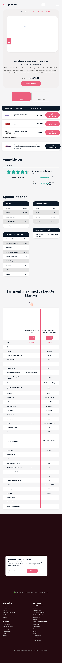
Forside (18, 12)
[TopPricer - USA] (40, 654)
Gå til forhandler (31, 84)
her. (55, 72)
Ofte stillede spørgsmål (39, 612)
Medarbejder (6, 608)
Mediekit (5, 633)
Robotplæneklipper (26, 12)
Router (35, 631)
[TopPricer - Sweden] (35, 654)
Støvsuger (36, 629)
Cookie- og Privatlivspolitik (40, 615)
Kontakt (5, 610)
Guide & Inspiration (38, 605)
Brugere (9, 165)
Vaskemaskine (37, 624)
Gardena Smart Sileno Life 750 (32, 331)
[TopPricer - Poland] (26, 654)
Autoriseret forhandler (9, 612)
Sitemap (35, 619)
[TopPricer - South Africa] (31, 654)
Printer (34, 633)
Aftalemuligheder (7, 629)
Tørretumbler (36, 626)
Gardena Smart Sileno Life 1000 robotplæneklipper (49, 331)
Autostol (35, 638)
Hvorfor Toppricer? (8, 626)
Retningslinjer (36, 617)
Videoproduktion (7, 631)
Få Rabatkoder (53, 146)
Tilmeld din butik (7, 624)
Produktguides (37, 640)
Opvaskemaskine (37, 635)
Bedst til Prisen (37, 610)
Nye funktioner (7, 615)
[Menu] (57, 5)
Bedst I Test (36, 608)
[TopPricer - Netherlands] (22, 654)
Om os (4, 605)
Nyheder (5, 617)
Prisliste (5, 635)
